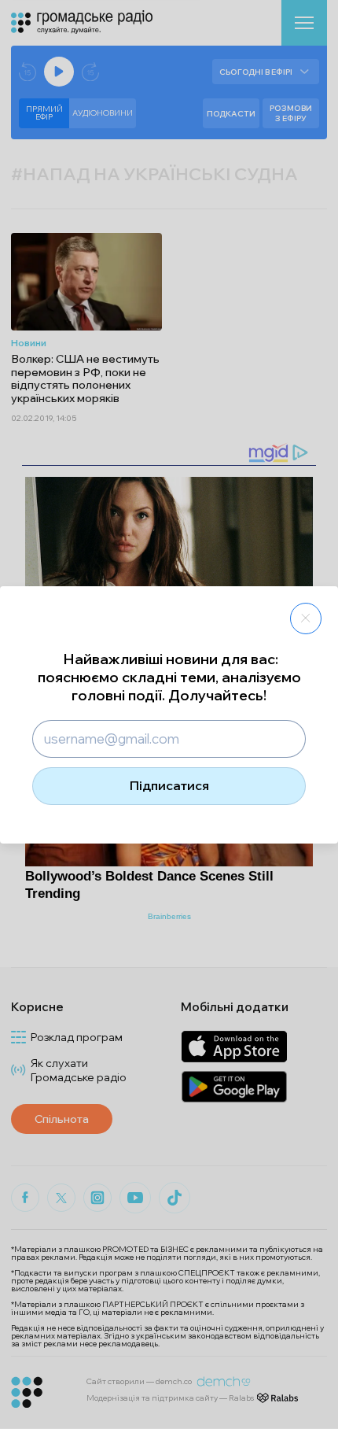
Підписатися (169, 785)
